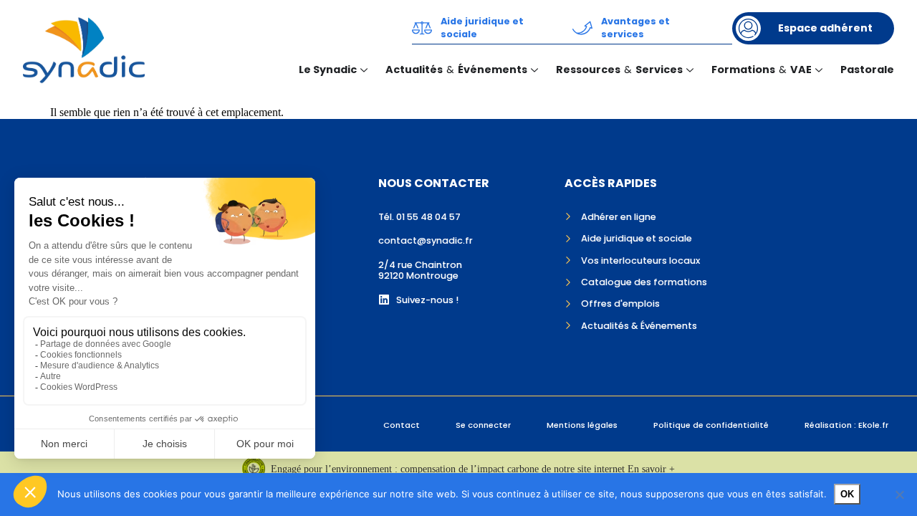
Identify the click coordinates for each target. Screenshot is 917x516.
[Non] (899, 494)
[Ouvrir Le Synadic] (364, 70)
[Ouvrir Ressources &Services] (689, 70)
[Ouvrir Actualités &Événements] (534, 70)
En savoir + (651, 469)
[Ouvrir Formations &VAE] (818, 70)
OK (847, 494)
